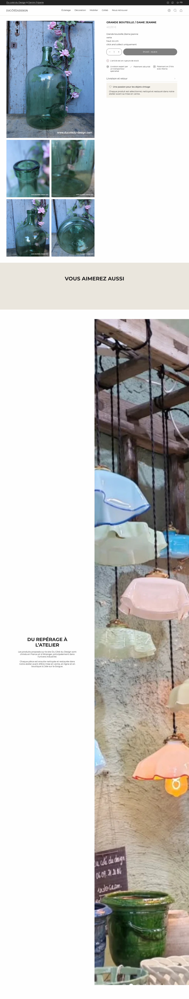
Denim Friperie (36, 2)
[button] (66, 10)
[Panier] (181, 10)
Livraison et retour (116, 78)
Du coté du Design (16, 2)
